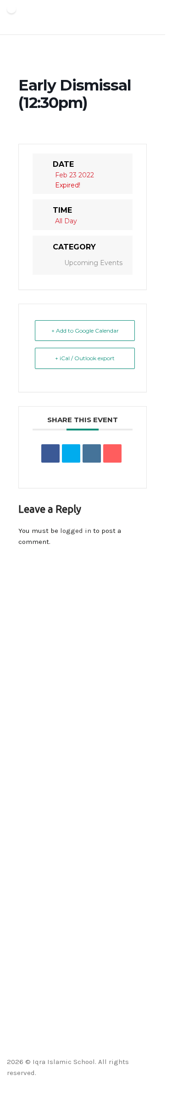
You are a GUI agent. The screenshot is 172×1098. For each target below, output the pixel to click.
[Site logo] (11, 17)
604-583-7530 (26, 737)
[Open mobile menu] (154, 17)
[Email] (112, 453)
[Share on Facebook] (50, 453)
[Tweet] (71, 453)
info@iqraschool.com (38, 706)
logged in (75, 530)
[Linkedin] (92, 453)
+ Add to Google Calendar (85, 330)
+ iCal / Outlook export (85, 358)
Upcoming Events (93, 263)
